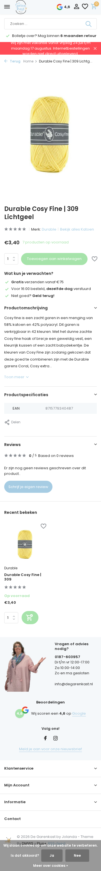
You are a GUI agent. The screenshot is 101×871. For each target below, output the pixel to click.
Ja (52, 855)
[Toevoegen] (30, 617)
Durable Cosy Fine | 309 (22, 577)
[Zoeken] (89, 24)
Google (79, 713)
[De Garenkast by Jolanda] (33, 7)
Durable (49, 229)
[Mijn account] (76, 7)
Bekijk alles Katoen (77, 229)
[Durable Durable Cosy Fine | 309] (25, 543)
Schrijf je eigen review (28, 486)
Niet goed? (32, 295)
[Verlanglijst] (85, 7)
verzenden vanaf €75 (37, 282)
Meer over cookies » (50, 865)
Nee (77, 855)
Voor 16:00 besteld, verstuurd (51, 288)
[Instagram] (55, 738)
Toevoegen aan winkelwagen (54, 258)
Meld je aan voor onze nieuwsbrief (50, 749)
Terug (14, 61)
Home (28, 61)
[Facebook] (45, 738)
